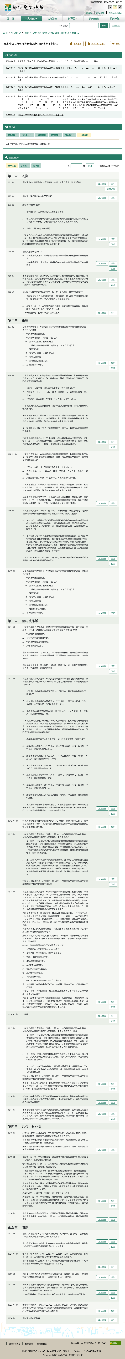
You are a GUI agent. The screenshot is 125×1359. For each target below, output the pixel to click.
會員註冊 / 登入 (115, 12)
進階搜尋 (116, 25)
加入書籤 (77, 43)
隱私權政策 (42, 1344)
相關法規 (111, 189)
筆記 (113, 184)
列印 (118, 43)
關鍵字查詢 (63, 25)
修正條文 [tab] (24, 165)
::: (2, 6)
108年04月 (84, 135)
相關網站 (29, 1344)
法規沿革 (13, 55)
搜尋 (104, 25)
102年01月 (27, 135)
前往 (90, 165)
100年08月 (12, 135)
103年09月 (41, 135)
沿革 (113, 244)
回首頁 (89, 12)
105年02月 (55, 135)
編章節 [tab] (36, 165)
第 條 (76, 165)
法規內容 (13, 157)
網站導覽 (100, 12)
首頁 (10, 18)
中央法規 (16, 32)
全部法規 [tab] (12, 165)
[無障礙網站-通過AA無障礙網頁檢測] (114, 1343)
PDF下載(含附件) (98, 43)
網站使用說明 (15, 1344)
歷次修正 (13, 127)
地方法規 (52, 18)
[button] (31, 18)
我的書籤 (94, 18)
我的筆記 (115, 18)
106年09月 (69, 135)
